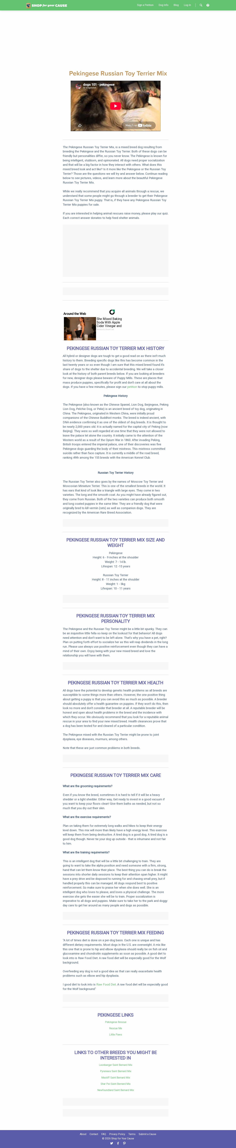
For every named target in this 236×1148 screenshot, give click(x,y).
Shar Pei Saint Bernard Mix (116, 1083)
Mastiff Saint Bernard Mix (115, 1077)
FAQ (103, 1134)
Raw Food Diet (106, 984)
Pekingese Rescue (115, 1022)
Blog (176, 5)
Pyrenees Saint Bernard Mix (115, 1071)
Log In (187, 5)
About (83, 1134)
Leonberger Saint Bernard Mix (115, 1064)
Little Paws (115, 1034)
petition (132, 386)
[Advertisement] (118, 39)
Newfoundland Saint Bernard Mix (115, 1090)
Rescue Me (115, 1028)
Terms (131, 1134)
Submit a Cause (147, 1134)
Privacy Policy (117, 1134)
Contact (94, 1134)
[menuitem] (145, 5)
